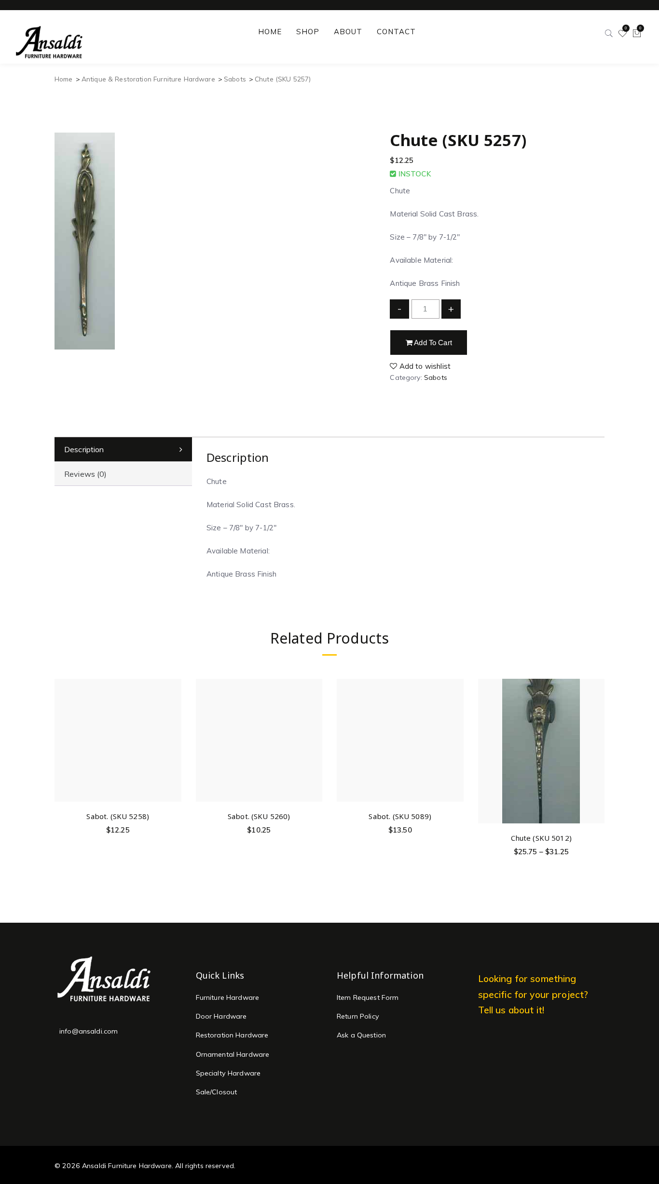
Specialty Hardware (228, 1073)
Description (84, 449)
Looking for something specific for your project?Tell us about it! (533, 994)
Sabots (235, 79)
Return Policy (358, 1016)
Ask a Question (361, 1035)
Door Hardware (221, 1016)
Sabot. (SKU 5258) (117, 816)
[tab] (123, 449)
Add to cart (432, 342)
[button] (172, 707)
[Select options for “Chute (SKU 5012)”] (595, 729)
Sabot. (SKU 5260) (259, 816)
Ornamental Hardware (233, 1054)
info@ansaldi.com (88, 1031)
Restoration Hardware (232, 1035)
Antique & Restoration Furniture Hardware (148, 79)
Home (64, 79)
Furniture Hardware (228, 997)
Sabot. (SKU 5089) (400, 816)
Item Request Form (368, 997)
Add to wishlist (424, 366)
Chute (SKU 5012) (541, 838)
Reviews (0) (85, 474)
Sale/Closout (216, 1092)
